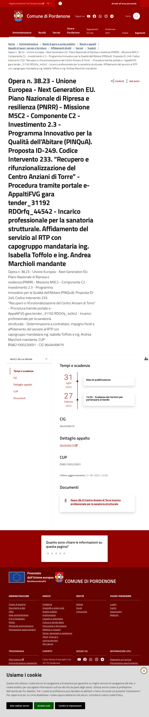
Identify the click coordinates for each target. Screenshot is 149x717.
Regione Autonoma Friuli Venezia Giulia (25, 3)
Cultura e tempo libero (53, 622)
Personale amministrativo (21, 626)
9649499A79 (67, 445)
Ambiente (47, 604)
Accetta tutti (44, 705)
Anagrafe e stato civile (53, 608)
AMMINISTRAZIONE (19, 596)
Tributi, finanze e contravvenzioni (50, 638)
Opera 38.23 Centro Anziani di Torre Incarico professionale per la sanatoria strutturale (96, 502)
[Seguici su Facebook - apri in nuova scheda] (93, 16)
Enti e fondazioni (17, 618)
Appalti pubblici (49, 611)
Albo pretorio (15, 659)
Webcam (114, 615)
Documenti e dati (17, 608)
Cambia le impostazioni (70, 705)
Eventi (113, 608)
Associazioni (116, 611)
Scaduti (91, 48)
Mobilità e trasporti (51, 629)
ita (48, 3)
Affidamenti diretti (61, 48)
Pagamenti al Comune (120, 659)
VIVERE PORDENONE (120, 596)
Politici (12, 622)
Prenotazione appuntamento (124, 663)
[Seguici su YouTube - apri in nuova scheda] (87, 16)
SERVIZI (46, 596)
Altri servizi (47, 644)
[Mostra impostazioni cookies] (146, 358)
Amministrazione (28, 44)
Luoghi (113, 604)
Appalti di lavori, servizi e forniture (27, 48)
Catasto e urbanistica (52, 618)
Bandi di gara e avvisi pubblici (58, 44)
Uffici (11, 611)
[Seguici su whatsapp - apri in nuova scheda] (99, 16)
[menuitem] (22, 32)
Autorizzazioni (49, 615)
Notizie (79, 604)
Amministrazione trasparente (23, 663)
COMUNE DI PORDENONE (90, 581)
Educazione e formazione (54, 626)
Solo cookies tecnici (19, 705)
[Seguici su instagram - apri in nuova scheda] (105, 16)
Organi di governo (17, 604)
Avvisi (79, 608)
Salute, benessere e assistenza (57, 633)
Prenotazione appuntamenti (22, 629)
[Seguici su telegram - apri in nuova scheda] (111, 16)
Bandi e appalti (88, 44)
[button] (136, 16)
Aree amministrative (18, 615)
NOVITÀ (80, 596)
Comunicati (81, 611)
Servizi (79, 48)
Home (11, 44)
